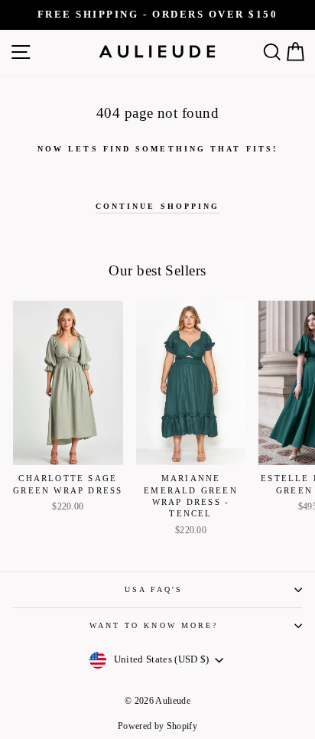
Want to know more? (154, 625)
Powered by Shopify (157, 726)
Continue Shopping (158, 206)
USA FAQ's (154, 589)
